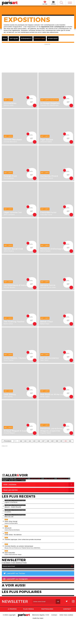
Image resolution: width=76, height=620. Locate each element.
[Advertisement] (38, 460)
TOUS (5, 38)
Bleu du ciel (9, 516)
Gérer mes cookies (66, 615)
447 (43, 441)
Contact (67, 609)
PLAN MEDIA (28, 609)
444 (30, 441)
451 (61, 441)
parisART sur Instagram (17, 579)
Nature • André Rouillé (13, 507)
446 (39, 441)
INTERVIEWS (53, 38)
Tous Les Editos (38, 490)
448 (48, 441)
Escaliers (8, 512)
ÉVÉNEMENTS (26, 38)
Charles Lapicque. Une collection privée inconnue (23, 539)
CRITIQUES (14, 38)
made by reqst (38, 618)
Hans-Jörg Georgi (11, 521)
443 (25, 441)
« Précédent (7, 441)
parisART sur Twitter (14, 573)
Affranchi (8, 528)
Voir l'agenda (38, 484)
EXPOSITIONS (39, 38)
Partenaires (47, 609)
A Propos (12, 609)
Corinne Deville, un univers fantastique (19, 546)
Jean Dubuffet (10, 553)
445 (34, 441)
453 (70, 441)
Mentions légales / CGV (40, 615)
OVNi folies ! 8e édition (13, 534)
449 (52, 441)
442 (21, 441)
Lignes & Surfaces (11, 502)
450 (57, 441)
